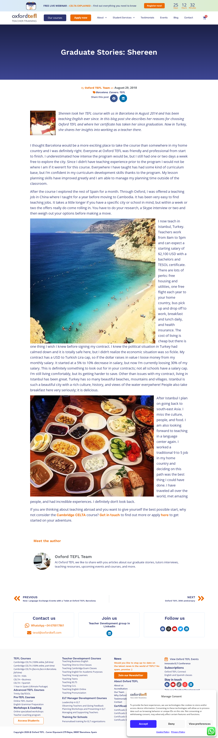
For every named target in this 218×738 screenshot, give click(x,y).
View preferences (200, 723)
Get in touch (110, 515)
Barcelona (102, 92)
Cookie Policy (162, 732)
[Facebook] (162, 628)
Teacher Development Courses (81, 658)
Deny (171, 723)
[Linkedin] (109, 633)
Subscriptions (174, 667)
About (100, 17)
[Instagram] (168, 628)
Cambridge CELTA (71, 515)
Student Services (122, 17)
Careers (113, 92)
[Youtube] (174, 628)
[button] (114, 98)
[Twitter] (180, 628)
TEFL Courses (22, 658)
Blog (176, 17)
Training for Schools (74, 717)
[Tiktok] (179, 684)
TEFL (122, 92)
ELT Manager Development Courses (84, 698)
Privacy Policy (178, 732)
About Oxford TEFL (126, 681)
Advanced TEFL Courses (29, 690)
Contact (188, 17)
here (165, 515)
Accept (143, 723)
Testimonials (147, 17)
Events (164, 17)
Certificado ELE (124, 706)
